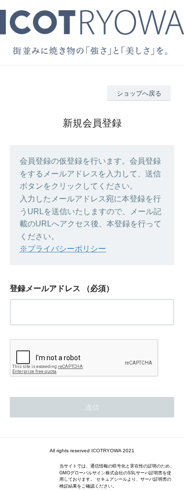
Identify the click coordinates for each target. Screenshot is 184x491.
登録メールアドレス (45, 288)
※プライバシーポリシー (63, 249)
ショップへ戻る (139, 93)
